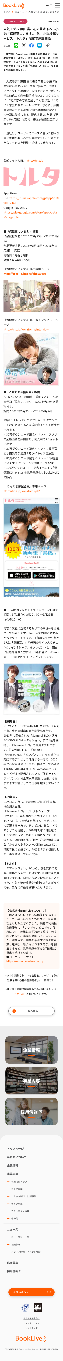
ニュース (19, 11)
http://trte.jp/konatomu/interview (26, 329)
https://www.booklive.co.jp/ (24, 961)
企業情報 (12, 1165)
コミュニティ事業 (20, 1211)
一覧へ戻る (31, 1011)
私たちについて (17, 1157)
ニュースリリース (15, 21)
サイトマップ (32, 1328)
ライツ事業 (17, 1203)
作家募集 (12, 1263)
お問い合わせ (21, 1292)
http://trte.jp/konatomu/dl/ (22, 491)
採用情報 (12, 1271)
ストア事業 (17, 1189)
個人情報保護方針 (31, 1318)
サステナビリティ (32, 1323)
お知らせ (15, 1244)
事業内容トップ (19, 1181)
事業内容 (12, 1174)
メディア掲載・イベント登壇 (26, 1251)
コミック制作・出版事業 (23, 1196)
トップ (7, 11)
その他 (14, 1218)
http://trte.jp (34, 160)
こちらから (21, 994)
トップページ (15, 1148)
